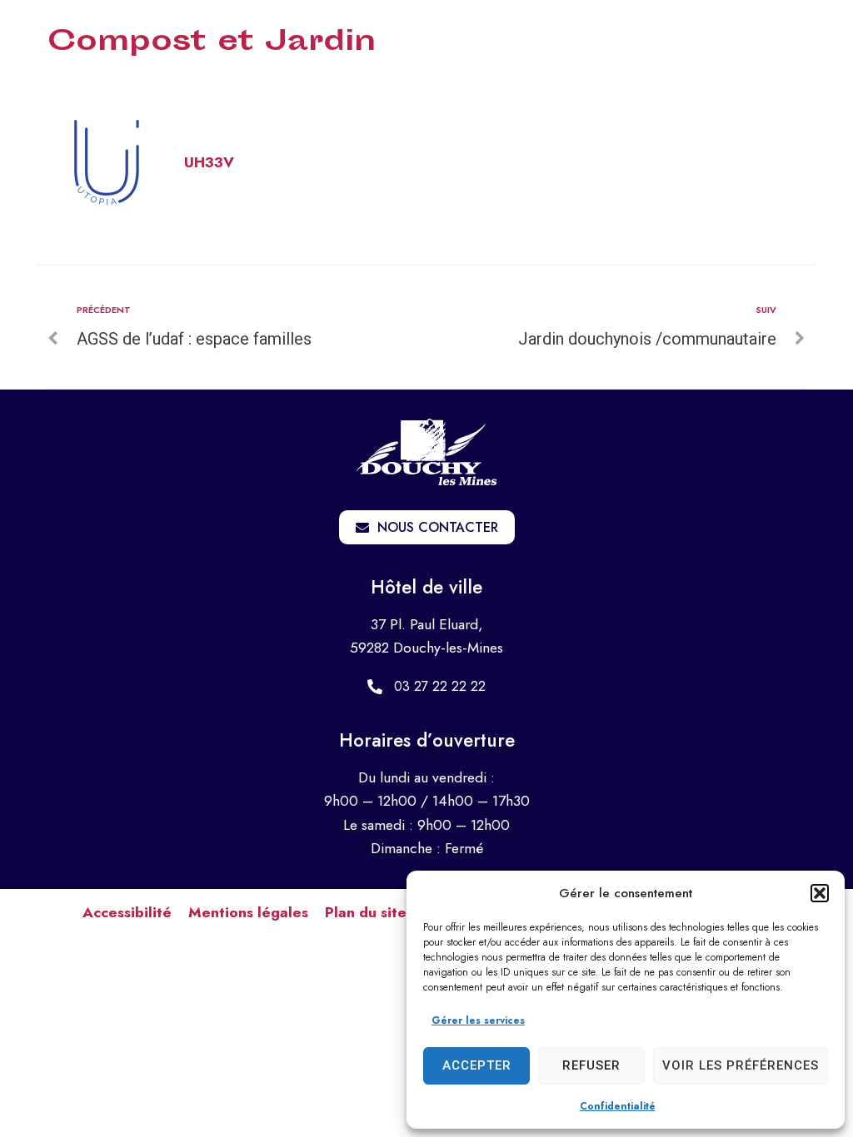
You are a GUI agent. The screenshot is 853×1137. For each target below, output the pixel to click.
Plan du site (366, 912)
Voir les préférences (740, 1065)
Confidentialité (618, 1106)
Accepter (476, 1065)
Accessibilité (127, 912)
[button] (819, 893)
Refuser (591, 1065)
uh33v (209, 162)
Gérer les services (478, 1020)
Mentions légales (248, 912)
